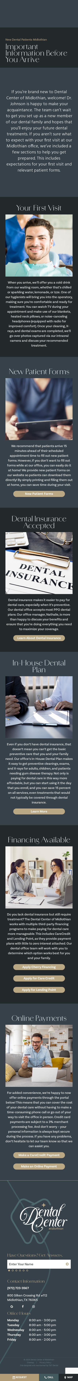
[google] (11, 1306)
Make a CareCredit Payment (39, 1155)
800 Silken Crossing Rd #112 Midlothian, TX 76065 (27, 1297)
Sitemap (30, 1362)
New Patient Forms (39, 494)
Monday (13, 1320)
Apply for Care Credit (39, 978)
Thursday (14, 1335)
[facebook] (22, 1306)
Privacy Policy (45, 1362)
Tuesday (13, 1325)
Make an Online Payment (39, 1166)
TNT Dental (53, 1365)
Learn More (39, 811)
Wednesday (15, 1330)
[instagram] (33, 1306)
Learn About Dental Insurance (39, 638)
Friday (11, 1340)
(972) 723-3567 (18, 1288)
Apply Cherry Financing (39, 967)
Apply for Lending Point (39, 990)
